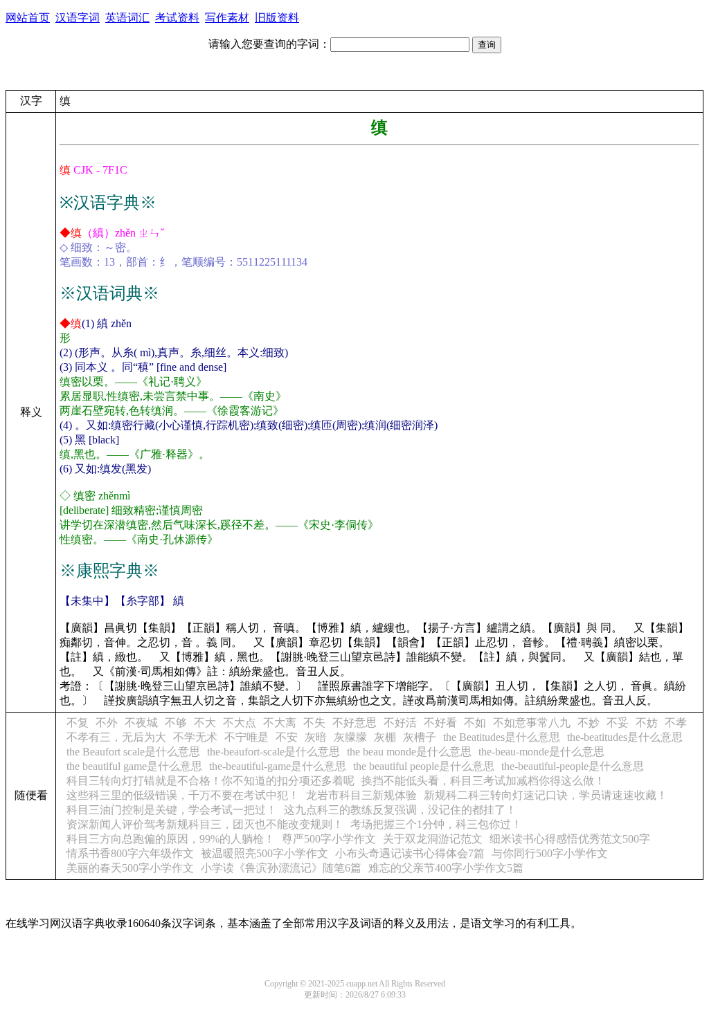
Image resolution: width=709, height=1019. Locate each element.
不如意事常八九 (532, 722)
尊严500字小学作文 (329, 839)
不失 (314, 722)
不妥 (618, 722)
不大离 (279, 722)
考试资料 (177, 18)
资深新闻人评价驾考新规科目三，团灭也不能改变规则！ (204, 824)
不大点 (239, 722)
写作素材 (227, 18)
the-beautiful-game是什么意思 (277, 766)
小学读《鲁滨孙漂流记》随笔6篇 (281, 868)
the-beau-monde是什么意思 (541, 752)
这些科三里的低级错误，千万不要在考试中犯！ (182, 795)
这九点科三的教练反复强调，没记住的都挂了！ (400, 810)
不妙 (588, 722)
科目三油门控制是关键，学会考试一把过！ (171, 810)
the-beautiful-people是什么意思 (572, 766)
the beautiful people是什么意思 (423, 766)
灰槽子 (419, 737)
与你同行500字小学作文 (550, 853)
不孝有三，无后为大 (116, 737)
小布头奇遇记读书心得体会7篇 (410, 853)
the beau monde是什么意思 (409, 752)
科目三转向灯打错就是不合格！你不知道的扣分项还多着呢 (210, 781)
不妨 (647, 722)
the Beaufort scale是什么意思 (133, 752)
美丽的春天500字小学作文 (130, 868)
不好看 (440, 722)
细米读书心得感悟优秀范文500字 (570, 839)
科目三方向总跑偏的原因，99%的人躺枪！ (170, 839)
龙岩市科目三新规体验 (361, 795)
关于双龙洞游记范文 (433, 839)
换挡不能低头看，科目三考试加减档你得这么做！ (483, 781)
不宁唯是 (246, 737)
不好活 (400, 722)
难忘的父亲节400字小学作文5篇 (445, 868)
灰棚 (385, 737)
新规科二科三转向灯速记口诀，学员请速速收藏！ (545, 795)
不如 (475, 722)
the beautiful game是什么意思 (134, 766)
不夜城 (141, 722)
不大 (205, 722)
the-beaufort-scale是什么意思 (273, 752)
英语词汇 (127, 18)
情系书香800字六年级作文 (130, 853)
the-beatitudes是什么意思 (625, 737)
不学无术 (195, 737)
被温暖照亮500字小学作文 (264, 853)
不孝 (676, 722)
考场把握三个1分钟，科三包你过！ (436, 824)
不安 (287, 737)
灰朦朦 (350, 737)
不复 (77, 722)
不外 (107, 722)
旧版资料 (277, 18)
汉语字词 (77, 18)
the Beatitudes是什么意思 (501, 737)
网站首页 (28, 18)
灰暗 (316, 737)
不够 (176, 722)
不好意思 (354, 722)
